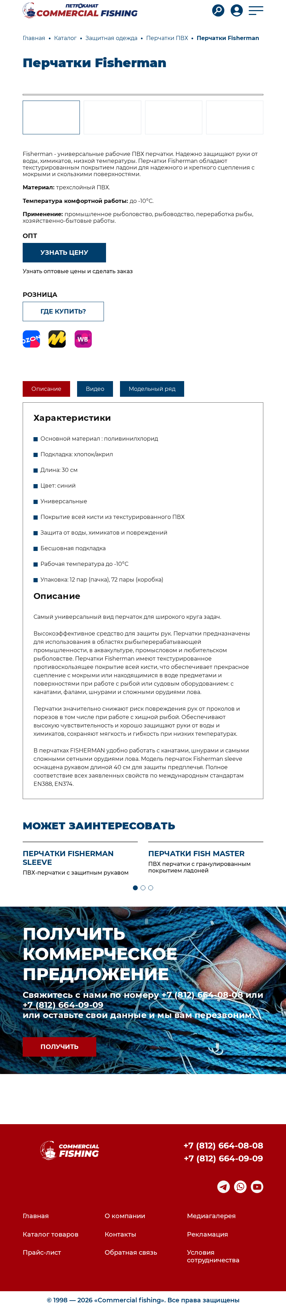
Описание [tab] (46, 389)
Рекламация (207, 1234)
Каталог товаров (50, 1234)
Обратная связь (131, 1252)
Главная (36, 1216)
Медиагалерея (211, 1216)
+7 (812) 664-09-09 (63, 1005)
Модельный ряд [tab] (152, 389)
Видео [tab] (95, 389)
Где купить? (63, 311)
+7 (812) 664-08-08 (202, 995)
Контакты (120, 1234)
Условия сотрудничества (213, 1256)
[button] (135, 887)
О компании (125, 1216)
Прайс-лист (42, 1252)
